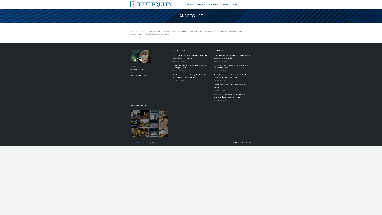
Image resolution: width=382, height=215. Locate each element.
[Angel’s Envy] (145, 114)
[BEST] (135, 123)
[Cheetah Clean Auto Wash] (154, 132)
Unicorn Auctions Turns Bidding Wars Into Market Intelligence (230, 86)
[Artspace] (163, 114)
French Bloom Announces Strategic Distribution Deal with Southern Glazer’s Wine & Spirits (190, 76)
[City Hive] (163, 132)
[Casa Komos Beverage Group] (135, 132)
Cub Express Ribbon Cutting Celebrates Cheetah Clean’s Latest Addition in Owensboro (190, 56)
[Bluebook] (145, 123)
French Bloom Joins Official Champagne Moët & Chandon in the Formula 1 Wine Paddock (229, 95)
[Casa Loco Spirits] (145, 132)
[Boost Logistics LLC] (163, 123)
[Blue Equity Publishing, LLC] (154, 123)
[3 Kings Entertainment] (135, 114)
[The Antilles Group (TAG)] (154, 114)
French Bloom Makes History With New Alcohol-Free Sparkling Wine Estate (190, 66)
